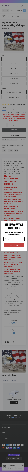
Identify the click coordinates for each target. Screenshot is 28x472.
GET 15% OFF (14, 245)
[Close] (25, 222)
